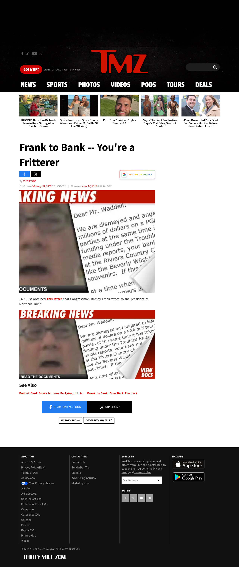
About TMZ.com (31, 462)
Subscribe (158, 480)
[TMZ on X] (27, 54)
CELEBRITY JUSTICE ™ (98, 420)
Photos (89, 85)
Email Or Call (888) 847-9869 (62, 70)
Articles (26, 488)
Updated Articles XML (34, 504)
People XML (28, 530)
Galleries (26, 519)
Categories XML (30, 514)
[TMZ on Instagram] (41, 54)
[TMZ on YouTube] (141, 498)
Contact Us (78, 462)
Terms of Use (29, 472)
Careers (76, 472)
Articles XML (28, 493)
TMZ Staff (29, 181)
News (28, 85)
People (25, 525)
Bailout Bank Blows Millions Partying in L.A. (51, 393)
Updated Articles (31, 498)
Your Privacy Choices (41, 483)
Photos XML (28, 535)
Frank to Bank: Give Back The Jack (112, 393)
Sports (57, 85)
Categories (28, 509)
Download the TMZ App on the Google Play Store (188, 477)
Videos (120, 85)
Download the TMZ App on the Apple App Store (188, 464)
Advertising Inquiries (84, 478)
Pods (148, 85)
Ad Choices (28, 478)
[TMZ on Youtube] (34, 53)
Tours (175, 85)
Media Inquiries (80, 483)
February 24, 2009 (41, 186)
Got (31, 69)
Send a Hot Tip (80, 467)
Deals (203, 85)
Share (67, 407)
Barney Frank (70, 420)
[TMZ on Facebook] (22, 54)
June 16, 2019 (89, 186)
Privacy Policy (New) (33, 467)
